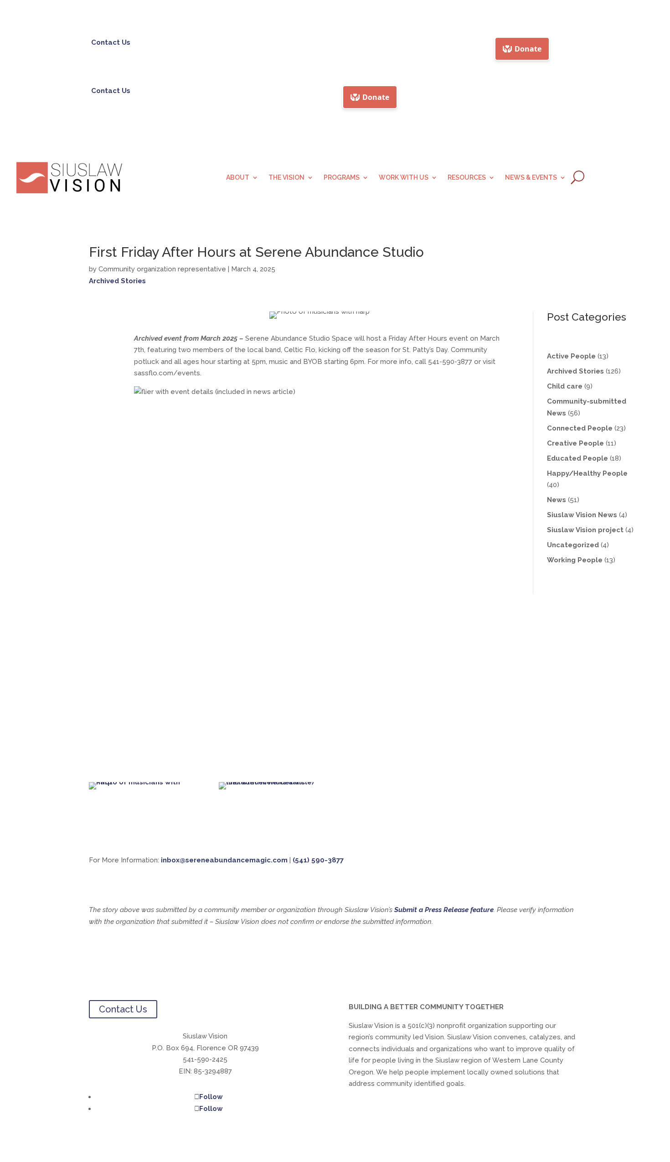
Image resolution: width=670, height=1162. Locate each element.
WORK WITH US (403, 177)
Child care (564, 386)
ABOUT (237, 177)
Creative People (575, 443)
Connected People (580, 428)
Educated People (577, 458)
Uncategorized (573, 545)
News (556, 500)
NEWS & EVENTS (531, 177)
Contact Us (110, 42)
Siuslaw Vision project (585, 530)
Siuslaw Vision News (582, 515)
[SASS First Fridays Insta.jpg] (270, 782)
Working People (575, 560)
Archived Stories (117, 281)
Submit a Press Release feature (444, 910)
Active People (571, 356)
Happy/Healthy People (587, 473)
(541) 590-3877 (318, 860)
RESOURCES (467, 177)
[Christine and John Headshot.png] (140, 782)
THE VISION (286, 177)
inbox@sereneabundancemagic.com (224, 860)
